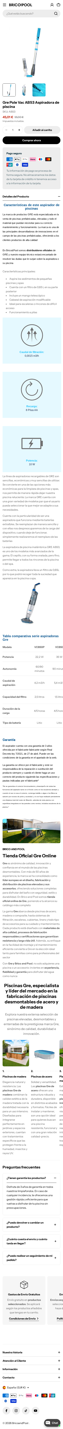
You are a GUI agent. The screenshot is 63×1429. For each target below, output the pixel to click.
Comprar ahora (31, 140)
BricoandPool (20, 1423)
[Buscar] (56, 13)
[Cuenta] (52, 5)
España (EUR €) (16, 1387)
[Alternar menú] (4, 5)
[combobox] (31, 13)
